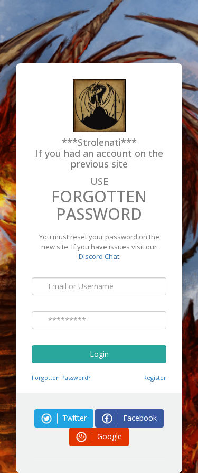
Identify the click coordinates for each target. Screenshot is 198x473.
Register (154, 378)
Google (108, 436)
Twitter (73, 418)
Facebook (139, 418)
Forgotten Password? (61, 378)
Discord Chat (99, 256)
